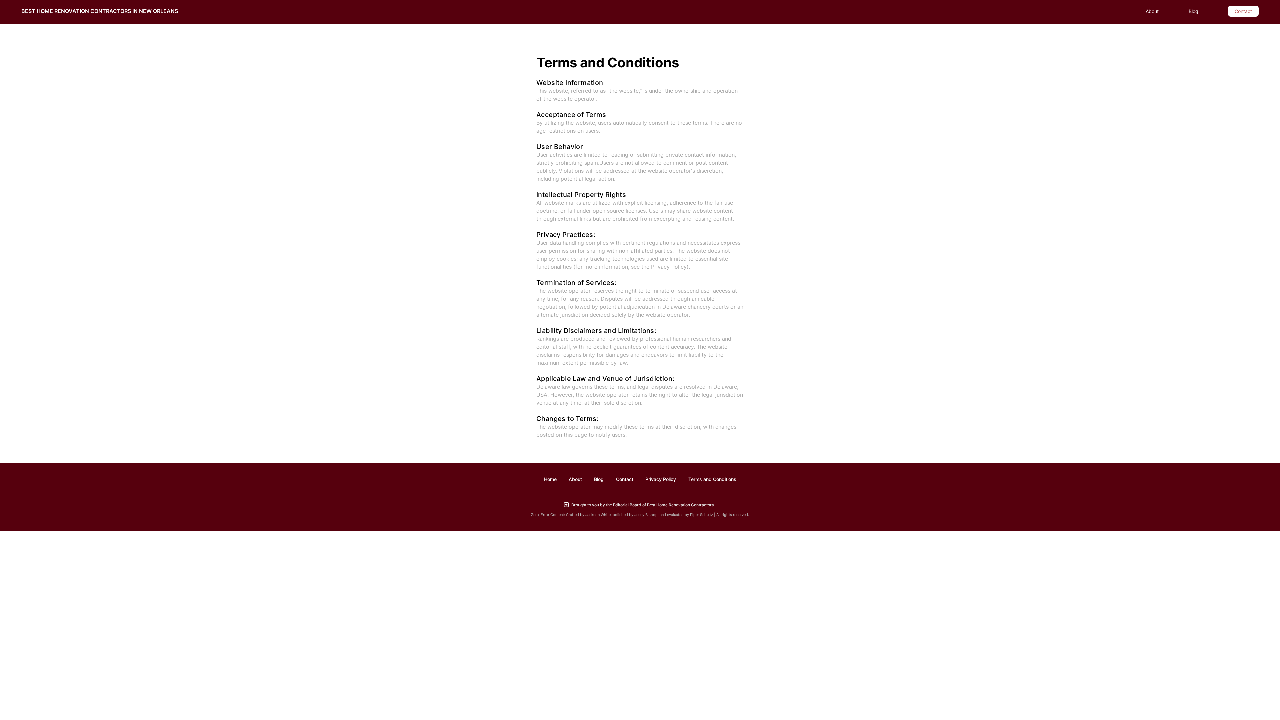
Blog (1193, 11)
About (1152, 11)
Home (550, 479)
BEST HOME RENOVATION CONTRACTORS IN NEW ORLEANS (99, 11)
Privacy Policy (660, 479)
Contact (1243, 11)
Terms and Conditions (712, 479)
